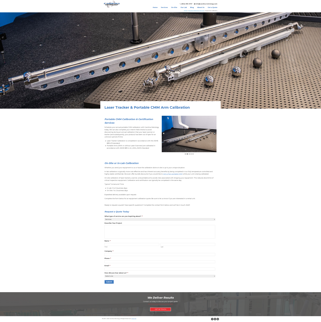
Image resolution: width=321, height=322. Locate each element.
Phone (107, 258)
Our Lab (184, 7)
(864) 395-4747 (186, 4)
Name (107, 241)
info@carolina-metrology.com (206, 4)
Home (155, 7)
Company (108, 251)
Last (162, 247)
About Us (200, 7)
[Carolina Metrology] (112, 4)
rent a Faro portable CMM (172, 174)
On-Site (174, 7)
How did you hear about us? (116, 273)
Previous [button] (164, 133)
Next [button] (214, 133)
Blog (192, 7)
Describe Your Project (113, 223)
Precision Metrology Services (196, 10)
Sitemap (134, 318)
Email (107, 266)
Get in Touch (160, 309)
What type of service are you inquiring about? (123, 216)
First (106, 247)
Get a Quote (212, 7)
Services (164, 7)
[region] (189, 136)
